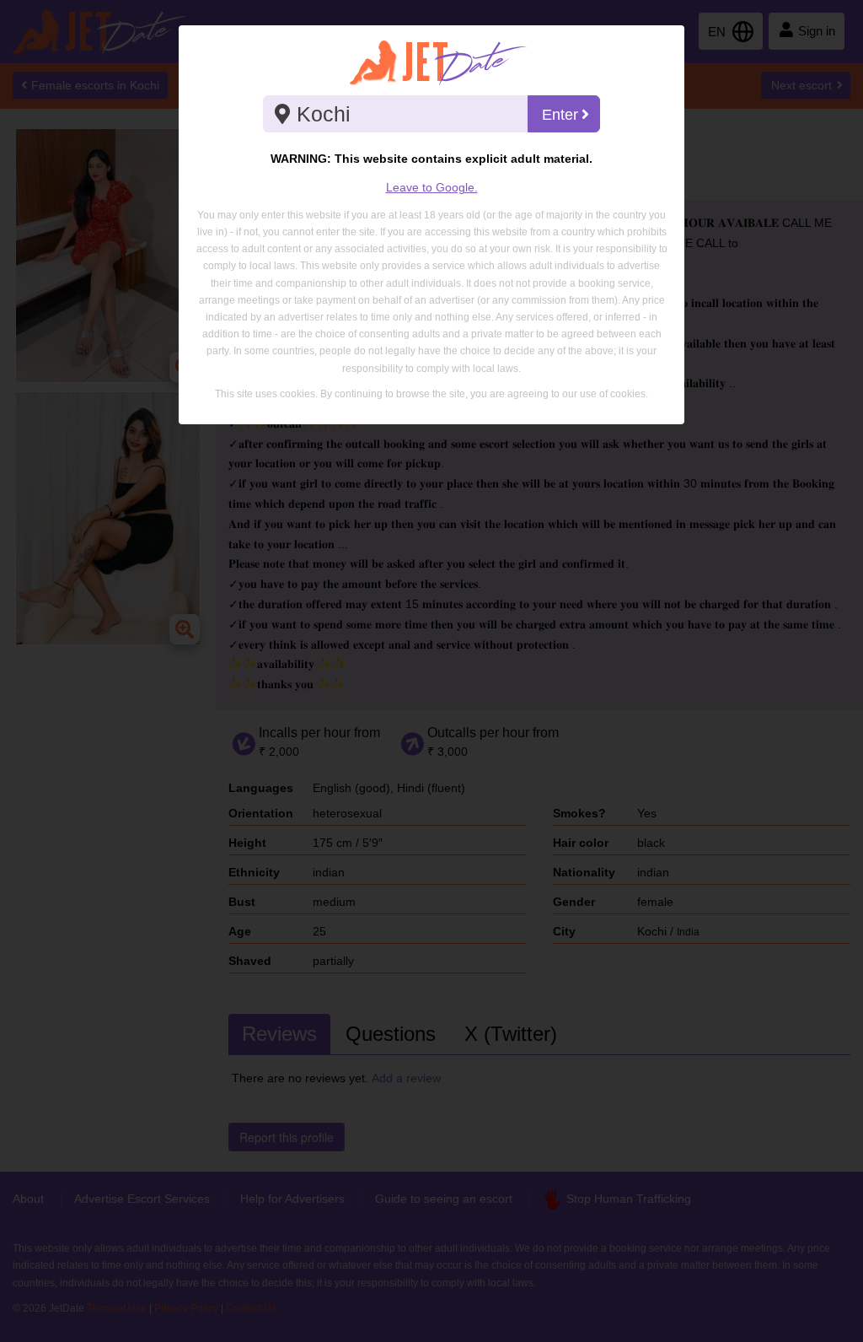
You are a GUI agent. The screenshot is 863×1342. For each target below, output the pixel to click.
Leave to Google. (432, 187)
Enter (560, 114)
